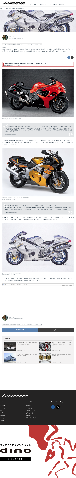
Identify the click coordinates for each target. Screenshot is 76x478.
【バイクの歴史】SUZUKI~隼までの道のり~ (21, 28)
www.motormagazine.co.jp (8, 119)
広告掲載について (30, 410)
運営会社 (28, 405)
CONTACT (15, 459)
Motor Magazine (19, 38)
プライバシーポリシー (32, 418)
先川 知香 (11, 38)
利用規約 (28, 415)
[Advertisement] (17, 299)
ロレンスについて (30, 408)
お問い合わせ (29, 413)
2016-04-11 (11, 36)
